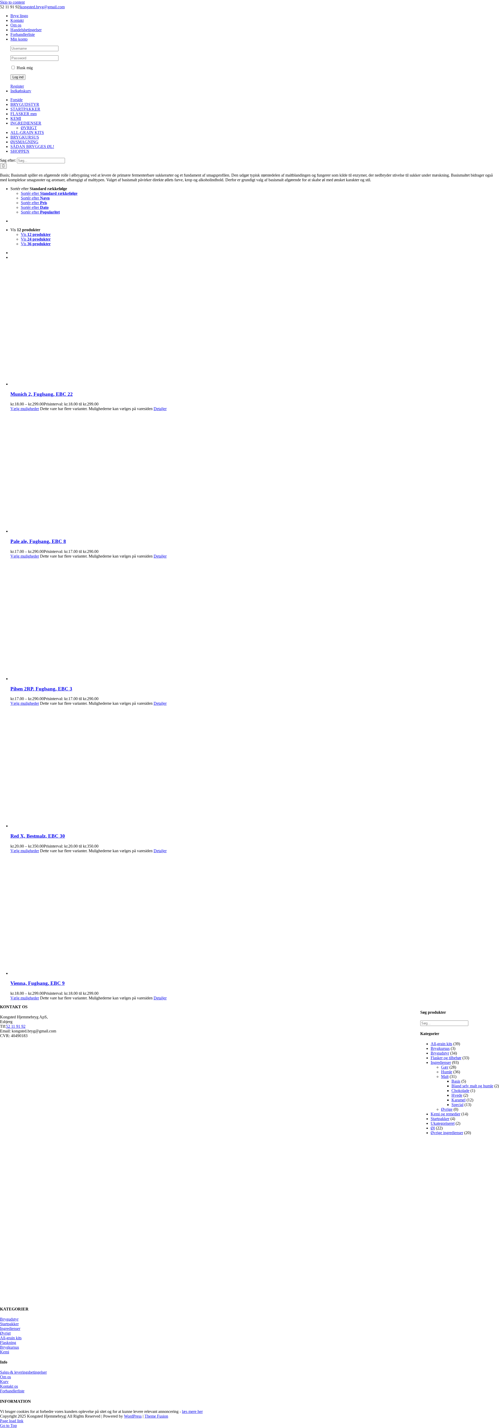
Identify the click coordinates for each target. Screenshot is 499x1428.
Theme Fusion (156, 1416)
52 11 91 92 (15, 1026)
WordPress (133, 1416)
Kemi (4, 1352)
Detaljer (160, 408)
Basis (455, 1081)
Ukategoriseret (443, 1123)
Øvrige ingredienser (447, 1132)
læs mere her (192, 1411)
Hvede (456, 1095)
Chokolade (460, 1090)
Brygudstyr (440, 1053)
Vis (36, 234)
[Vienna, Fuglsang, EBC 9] (254, 914)
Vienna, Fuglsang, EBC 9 (37, 983)
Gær (444, 1067)
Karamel (458, 1100)
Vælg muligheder (24, 408)
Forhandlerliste (12, 1391)
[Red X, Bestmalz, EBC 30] (254, 767)
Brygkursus (440, 1048)
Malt (445, 1076)
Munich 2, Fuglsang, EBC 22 (41, 394)
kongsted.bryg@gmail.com (42, 7)
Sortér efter (49, 193)
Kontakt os (9, 1386)
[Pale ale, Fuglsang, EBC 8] (254, 472)
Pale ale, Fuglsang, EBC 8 (38, 541)
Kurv (4, 1381)
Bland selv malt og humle (472, 1086)
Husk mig (24, 68)
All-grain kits (441, 1044)
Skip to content (12, 2)
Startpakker (440, 1118)
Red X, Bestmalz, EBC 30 (37, 836)
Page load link (11, 1421)
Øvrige (446, 1109)
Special (457, 1104)
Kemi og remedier (445, 1114)
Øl (433, 1128)
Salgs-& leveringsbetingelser (23, 1372)
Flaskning (8, 1342)
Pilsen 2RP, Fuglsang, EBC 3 (41, 689)
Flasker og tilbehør (446, 1058)
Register (17, 86)
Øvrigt (5, 1333)
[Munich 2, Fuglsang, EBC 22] (254, 325)
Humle (446, 1072)
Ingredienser (441, 1062)
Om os (5, 1377)
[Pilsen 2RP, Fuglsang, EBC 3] (254, 620)
